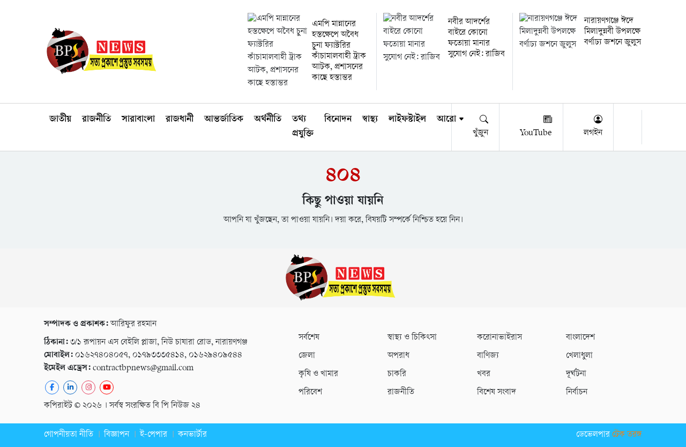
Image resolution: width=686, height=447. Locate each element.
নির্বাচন (576, 392)
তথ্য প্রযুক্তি (303, 127)
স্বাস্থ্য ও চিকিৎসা (412, 337)
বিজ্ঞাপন (116, 434)
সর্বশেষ (309, 337)
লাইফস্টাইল (407, 119)
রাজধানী (179, 119)
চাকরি (396, 374)
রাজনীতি (96, 119)
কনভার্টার (192, 434)
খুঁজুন (480, 133)
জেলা (307, 356)
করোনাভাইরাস (499, 337)
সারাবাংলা (138, 119)
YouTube (536, 133)
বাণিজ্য (488, 356)
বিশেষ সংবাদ (496, 392)
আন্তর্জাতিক (223, 119)
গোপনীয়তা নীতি (68, 434)
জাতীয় (60, 119)
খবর (483, 374)
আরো (446, 119)
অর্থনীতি (267, 119)
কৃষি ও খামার (318, 374)
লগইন (593, 133)
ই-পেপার (153, 434)
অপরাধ (398, 356)
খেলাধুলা (579, 356)
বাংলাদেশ (580, 337)
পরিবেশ (310, 392)
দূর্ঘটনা (576, 374)
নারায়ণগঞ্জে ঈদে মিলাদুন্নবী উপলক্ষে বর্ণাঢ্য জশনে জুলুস (612, 32)
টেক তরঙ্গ (627, 434)
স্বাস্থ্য (370, 119)
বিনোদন (338, 119)
